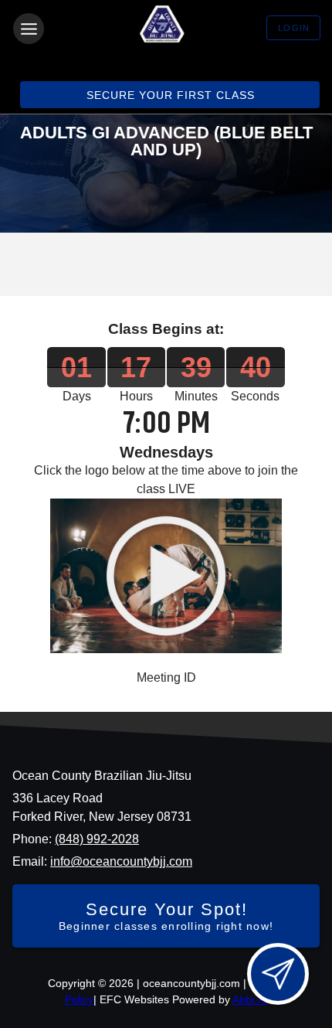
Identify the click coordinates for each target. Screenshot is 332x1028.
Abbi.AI (249, 999)
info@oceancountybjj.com (121, 861)
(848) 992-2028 (97, 839)
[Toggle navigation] (28, 28)
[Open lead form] (278, 974)
